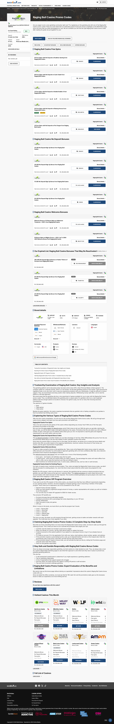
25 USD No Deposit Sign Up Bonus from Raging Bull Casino (49, 148)
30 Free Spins (35, 705)
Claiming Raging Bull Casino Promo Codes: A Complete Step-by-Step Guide (52, 375)
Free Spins (37, 45)
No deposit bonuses (50, 45)
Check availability (97, 263)
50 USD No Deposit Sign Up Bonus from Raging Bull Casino (49, 199)
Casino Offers (35, 698)
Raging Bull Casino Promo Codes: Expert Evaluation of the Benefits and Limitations (54, 380)
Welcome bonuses (65, 45)
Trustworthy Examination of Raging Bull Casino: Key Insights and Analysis (52, 368)
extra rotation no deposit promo (52, 428)
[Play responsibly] (41, 714)
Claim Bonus (97, 61)
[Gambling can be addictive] (27, 714)
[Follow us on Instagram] (36, 686)
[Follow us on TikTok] (45, 686)
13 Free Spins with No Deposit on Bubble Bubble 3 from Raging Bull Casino (50, 92)
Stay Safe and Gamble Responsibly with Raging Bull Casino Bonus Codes (52, 378)
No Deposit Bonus (36, 703)
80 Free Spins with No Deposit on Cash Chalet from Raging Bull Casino (49, 75)
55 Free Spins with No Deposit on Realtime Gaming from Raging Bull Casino (50, 58)
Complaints (9, 703)
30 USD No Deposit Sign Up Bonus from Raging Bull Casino (49, 165)
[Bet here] (38, 629)
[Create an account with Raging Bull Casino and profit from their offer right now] (64, 65)
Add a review (14, 63)
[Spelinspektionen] (84, 714)
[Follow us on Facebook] (39, 686)
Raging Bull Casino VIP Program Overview (44, 373)
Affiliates (9, 696)
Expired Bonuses (80, 45)
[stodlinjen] (70, 714)
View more (97, 129)
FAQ (8, 698)
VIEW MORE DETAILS (13, 49)
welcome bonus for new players (45, 454)
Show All (36, 338)
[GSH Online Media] (98, 714)
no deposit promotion (42, 438)
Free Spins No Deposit (37, 700)
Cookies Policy (10, 700)
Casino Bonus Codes (37, 696)
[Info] (110, 720)
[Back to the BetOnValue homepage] (14, 2)
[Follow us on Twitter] (42, 686)
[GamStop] (55, 714)
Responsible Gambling (12, 705)
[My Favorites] (97, 2)
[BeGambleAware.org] (13, 714)
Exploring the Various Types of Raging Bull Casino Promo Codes (49, 370)
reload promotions (79, 473)
